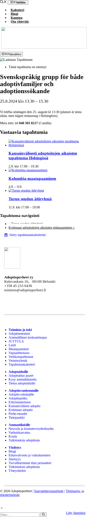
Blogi (14, 14)
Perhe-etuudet (18, 413)
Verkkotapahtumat (21, 357)
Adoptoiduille (18, 372)
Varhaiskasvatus (19, 432)
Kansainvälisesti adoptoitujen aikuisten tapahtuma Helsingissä (43, 155)
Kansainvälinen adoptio (24, 406)
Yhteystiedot (17, 470)
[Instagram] (19, 302)
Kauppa (16, 17)
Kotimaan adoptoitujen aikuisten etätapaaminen (42, 227)
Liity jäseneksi (75, 513)
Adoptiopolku (18, 398)
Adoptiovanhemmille (24, 390)
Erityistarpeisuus (20, 402)
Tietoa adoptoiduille (22, 383)
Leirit (12, 345)
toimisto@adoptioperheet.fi (25, 290)
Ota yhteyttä (20, 21)
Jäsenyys (15, 459)
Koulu (13, 436)
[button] (3, 2)
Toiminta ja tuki (20, 330)
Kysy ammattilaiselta (23, 379)
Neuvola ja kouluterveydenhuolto (31, 428)
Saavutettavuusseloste (48, 491)
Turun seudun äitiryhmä (30, 199)
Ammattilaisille (19, 425)
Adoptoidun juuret (21, 375)
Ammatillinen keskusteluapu (28, 337)
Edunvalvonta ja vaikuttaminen (29, 455)
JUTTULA (16, 341)
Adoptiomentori (19, 333)
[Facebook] (7, 302)
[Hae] (43, 514)
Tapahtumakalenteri (22, 364)
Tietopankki (17, 417)
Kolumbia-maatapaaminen (32, 178)
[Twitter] (53, 302)
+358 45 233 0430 (18, 286)
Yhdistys (15, 447)
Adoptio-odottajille (21, 394)
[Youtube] (30, 302)
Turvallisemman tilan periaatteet (30, 463)
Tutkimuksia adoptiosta (24, 440)
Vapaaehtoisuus (19, 353)
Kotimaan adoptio (21, 410)
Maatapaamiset (19, 349)
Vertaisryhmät (18, 360)
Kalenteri (17, 10)
